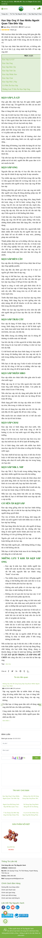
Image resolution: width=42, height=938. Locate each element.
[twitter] (8, 907)
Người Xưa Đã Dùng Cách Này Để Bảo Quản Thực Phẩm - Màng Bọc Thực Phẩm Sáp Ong (11, 806)
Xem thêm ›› (6, 720)
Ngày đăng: (6, 27)
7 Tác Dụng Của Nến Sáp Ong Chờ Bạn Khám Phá (11, 814)
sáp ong (8, 664)
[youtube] (13, 907)
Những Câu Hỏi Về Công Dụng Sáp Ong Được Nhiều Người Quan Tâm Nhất (21, 685)
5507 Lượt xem (25, 27)
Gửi (36, 758)
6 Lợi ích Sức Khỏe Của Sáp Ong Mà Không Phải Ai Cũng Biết (31, 814)
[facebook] (3, 907)
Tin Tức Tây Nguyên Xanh (18, 14)
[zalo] (17, 907)
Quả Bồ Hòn (11, 847)
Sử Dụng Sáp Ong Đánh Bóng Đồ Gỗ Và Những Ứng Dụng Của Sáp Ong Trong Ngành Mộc (31, 806)
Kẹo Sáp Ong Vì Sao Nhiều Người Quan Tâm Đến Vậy (11, 797)
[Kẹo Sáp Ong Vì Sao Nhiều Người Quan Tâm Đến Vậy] (21, 8)
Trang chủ (4, 14)
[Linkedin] (16, 671)
